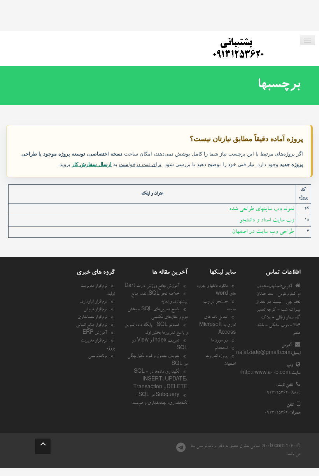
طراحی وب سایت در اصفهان (263, 231)
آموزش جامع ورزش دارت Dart (151, 286)
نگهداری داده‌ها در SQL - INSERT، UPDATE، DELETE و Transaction (160, 380)
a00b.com (273, 446)
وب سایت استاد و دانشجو (266, 220)
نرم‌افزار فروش (95, 310)
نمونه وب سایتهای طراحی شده (261, 209)
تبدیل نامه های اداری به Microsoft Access (217, 325)
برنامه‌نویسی (97, 356)
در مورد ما (219, 341)
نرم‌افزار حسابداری (92, 317)
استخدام (221, 349)
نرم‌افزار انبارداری (93, 302)
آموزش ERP (94, 333)
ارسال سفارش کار (92, 164)
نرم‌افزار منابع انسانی (91, 325)
